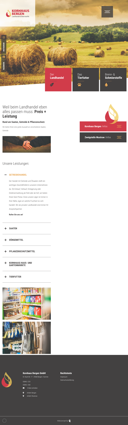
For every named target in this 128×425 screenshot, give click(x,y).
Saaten (13, 228)
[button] (26, 175)
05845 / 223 (92, 152)
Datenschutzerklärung (67, 380)
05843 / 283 (92, 163)
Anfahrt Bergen (31, 393)
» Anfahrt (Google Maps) (94, 186)
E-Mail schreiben (32, 388)
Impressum (63, 377)
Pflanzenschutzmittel (22, 251)
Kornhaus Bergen (96, 126)
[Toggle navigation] (107, 11)
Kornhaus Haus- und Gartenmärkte (20, 264)
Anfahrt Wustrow (32, 396)
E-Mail (90, 157)
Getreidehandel (18, 174)
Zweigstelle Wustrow (98, 137)
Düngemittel (16, 240)
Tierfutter (15, 276)
